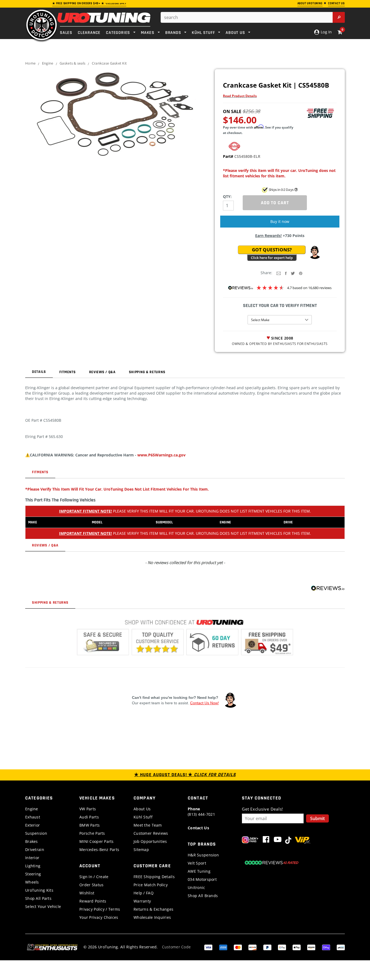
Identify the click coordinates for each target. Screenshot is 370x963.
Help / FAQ (144, 892)
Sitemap (141, 849)
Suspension (36, 833)
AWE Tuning (199, 871)
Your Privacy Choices (98, 917)
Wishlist (86, 892)
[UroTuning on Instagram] (250, 840)
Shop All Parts (38, 898)
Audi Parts (89, 817)
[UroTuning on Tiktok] (288, 840)
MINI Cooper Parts (96, 841)
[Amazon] (311, 946)
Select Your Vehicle (43, 906)
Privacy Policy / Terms (99, 909)
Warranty (142, 901)
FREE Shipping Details (154, 876)
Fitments (67, 372)
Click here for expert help (272, 257)
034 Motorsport (202, 879)
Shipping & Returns (147, 372)
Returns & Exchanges (153, 909)
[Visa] (208, 946)
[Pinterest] (300, 273)
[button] (315, 252)
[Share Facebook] (286, 273)
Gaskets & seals (72, 63)
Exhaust (32, 817)
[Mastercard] (238, 946)
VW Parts (87, 808)
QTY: (227, 196)
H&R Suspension (203, 855)
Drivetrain (34, 849)
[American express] (223, 946)
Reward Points (92, 901)
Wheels (32, 882)
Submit (317, 818)
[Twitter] (293, 273)
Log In (326, 31)
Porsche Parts (92, 833)
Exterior (32, 825)
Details (39, 371)
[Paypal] (267, 946)
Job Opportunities (150, 841)
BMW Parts (89, 825)
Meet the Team (148, 825)
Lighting (32, 865)
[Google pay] (282, 946)
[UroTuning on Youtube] (277, 840)
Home (30, 63)
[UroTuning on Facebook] (266, 840)
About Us (142, 808)
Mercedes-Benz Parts (99, 849)
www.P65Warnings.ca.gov (161, 454)
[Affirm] (341, 946)
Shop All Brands (203, 895)
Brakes (31, 841)
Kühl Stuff (143, 817)
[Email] (279, 273)
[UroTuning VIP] (302, 840)
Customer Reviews (151, 833)
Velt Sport (197, 863)
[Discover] (252, 946)
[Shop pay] (326, 946)
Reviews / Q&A (102, 372)
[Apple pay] (297, 946)
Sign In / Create (93, 876)
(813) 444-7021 (201, 811)
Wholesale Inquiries (152, 917)
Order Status (91, 884)
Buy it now (279, 221)
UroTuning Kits (39, 890)
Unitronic (196, 887)
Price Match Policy (151, 884)
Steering (33, 873)
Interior (32, 857)
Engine (47, 63)
